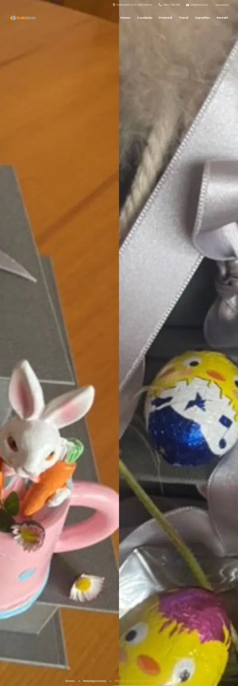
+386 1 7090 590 (171, 4)
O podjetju (144, 17)
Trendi (183, 17)
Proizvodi (165, 17)
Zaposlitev (202, 17)
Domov (125, 17)
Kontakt (222, 17)
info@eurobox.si (199, 4)
